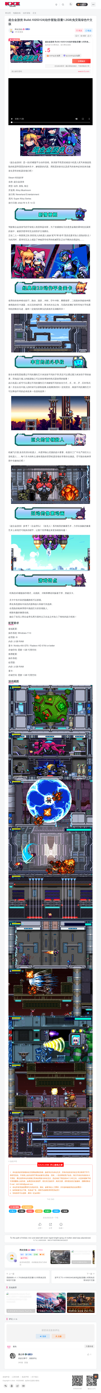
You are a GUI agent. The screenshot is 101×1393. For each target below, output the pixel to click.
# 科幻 (56, 1211)
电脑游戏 (17, 13)
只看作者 (89, 1346)
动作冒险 (26, 13)
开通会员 (83, 4)
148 (42, 1254)
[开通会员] (95, 1376)
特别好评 (28, 1207)
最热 (15, 1346)
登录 (44, 1336)
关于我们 (34, 1377)
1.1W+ (29, 1254)
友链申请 (6, 1377)
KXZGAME (20, 1380)
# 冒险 (21, 1211)
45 (37, 1254)
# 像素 (65, 1211)
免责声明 (25, 1377)
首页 (9, 13)
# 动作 (39, 1211)
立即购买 (81, 61)
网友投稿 (18, 29)
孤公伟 (21, 1354)
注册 (60, 1336)
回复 (26, 1362)
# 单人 (13, 1211)
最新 (9, 1346)
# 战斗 (47, 1211)
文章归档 (15, 1377)
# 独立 (30, 1211)
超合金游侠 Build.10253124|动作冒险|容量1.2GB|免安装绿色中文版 (50, 22)
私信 (89, 30)
